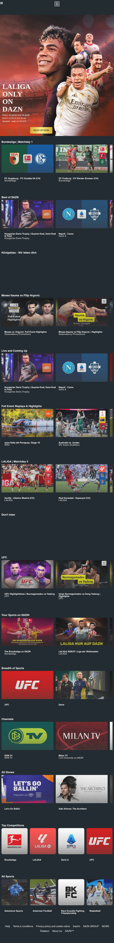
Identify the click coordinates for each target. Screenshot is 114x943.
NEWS (105, 926)
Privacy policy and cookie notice (53, 926)
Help (7, 926)
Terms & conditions (23, 926)
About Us (57, 931)
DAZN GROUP (91, 926)
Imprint (76, 926)
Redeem (44, 931)
